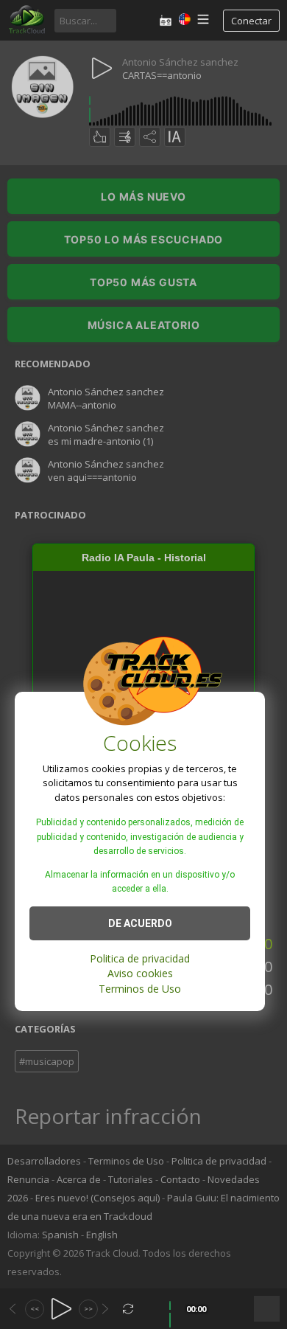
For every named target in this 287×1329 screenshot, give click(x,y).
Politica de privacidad (140, 958)
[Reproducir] (61, 1309)
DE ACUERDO (140, 923)
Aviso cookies (140, 973)
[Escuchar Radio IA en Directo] (165, 20)
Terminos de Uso (140, 989)
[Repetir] (128, 1309)
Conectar (251, 20)
